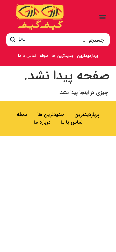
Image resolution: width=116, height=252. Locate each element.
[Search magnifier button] (12, 39)
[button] (102, 16)
